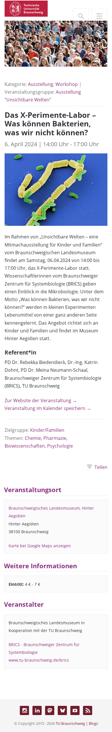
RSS (87, 710)
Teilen (100, 467)
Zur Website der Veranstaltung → (41, 400)
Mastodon (49, 710)
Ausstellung (40, 84)
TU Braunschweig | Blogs (77, 723)
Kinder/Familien (47, 430)
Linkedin (37, 710)
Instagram (24, 710)
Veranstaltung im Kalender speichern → (48, 408)
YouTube (75, 710)
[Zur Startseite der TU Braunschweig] (26, 8)
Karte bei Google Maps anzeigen (40, 545)
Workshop (66, 84)
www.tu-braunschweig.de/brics (39, 660)
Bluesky (62, 710)
